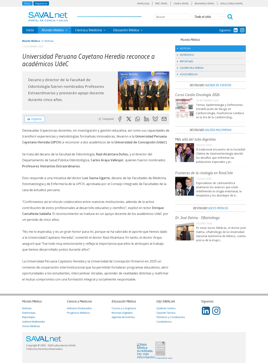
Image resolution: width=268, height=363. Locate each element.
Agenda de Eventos (218, 85)
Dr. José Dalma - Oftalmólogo (197, 217)
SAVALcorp (143, 3)
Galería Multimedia (192, 68)
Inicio (30, 30)
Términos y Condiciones (170, 317)
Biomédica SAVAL (204, 3)
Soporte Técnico (166, 312)
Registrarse (41, 3)
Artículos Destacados (79, 308)
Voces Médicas (189, 74)
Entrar (27, 3)
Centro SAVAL (181, 3)
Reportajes (186, 61)
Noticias (49, 41)
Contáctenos (164, 321)
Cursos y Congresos (124, 308)
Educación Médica (126, 30)
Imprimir (36, 119)
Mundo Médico (53, 30)
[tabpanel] (144, 91)
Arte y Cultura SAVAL (231, 3)
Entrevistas (187, 55)
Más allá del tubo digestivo (195, 139)
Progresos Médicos (78, 312)
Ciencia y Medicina (89, 30)
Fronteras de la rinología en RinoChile (204, 172)
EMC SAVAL (161, 3)
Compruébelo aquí (163, 358)
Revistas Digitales (122, 312)
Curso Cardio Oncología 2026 (197, 94)
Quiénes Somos (166, 308)
